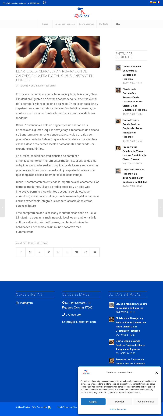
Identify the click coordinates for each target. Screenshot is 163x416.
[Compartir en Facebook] (20, 252)
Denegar (119, 401)
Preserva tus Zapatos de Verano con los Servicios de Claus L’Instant (130, 363)
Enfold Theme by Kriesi (67, 407)
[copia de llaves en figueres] (58, 52)
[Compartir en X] (30, 252)
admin (53, 85)
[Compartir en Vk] (76, 252)
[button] (156, 372)
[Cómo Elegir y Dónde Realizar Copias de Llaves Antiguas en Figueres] (2, 208)
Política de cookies (118, 409)
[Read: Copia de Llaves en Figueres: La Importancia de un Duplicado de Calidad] (118, 171)
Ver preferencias (145, 401)
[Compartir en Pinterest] (48, 252)
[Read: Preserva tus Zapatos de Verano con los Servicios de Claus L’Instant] (118, 148)
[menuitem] (45, 24)
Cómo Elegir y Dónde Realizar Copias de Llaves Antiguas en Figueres (132, 128)
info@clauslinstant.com (15, 3)
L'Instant (38, 85)
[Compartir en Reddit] (85, 252)
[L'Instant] (81, 13)
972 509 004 (34, 3)
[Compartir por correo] (94, 252)
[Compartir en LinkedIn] (58, 252)
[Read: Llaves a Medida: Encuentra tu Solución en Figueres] (118, 68)
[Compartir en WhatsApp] (39, 252)
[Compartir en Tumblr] (67, 252)
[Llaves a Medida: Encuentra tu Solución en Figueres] (160, 208)
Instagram (26, 303)
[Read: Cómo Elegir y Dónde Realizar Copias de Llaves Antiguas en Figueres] (118, 121)
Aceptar (93, 401)
